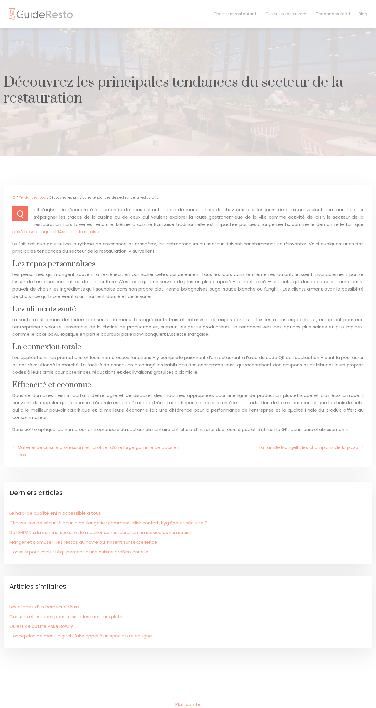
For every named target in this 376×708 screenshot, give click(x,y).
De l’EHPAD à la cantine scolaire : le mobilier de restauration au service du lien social (100, 532)
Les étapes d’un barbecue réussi (44, 607)
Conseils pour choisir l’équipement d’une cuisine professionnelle (78, 552)
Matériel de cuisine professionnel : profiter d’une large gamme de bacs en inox (98, 451)
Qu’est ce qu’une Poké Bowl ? (41, 626)
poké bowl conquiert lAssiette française (55, 232)
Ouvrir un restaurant (286, 14)
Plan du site (188, 704)
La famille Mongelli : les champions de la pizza (308, 447)
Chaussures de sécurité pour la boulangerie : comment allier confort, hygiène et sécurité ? (108, 523)
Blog (363, 14)
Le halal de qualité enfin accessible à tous (55, 513)
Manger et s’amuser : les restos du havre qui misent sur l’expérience (83, 542)
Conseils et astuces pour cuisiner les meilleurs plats (65, 616)
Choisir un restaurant (234, 14)
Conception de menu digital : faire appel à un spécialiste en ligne (80, 636)
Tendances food (333, 14)
